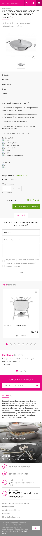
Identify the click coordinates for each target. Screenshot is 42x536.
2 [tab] (21, 371)
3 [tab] (25, 371)
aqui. (4, 533)
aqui (34, 263)
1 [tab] (17, 371)
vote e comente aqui (22, 23)
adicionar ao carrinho (28, 207)
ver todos (6, 365)
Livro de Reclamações (11, 517)
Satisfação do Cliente (10, 510)
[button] (7, 344)
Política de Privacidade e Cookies (15, 503)
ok (36, 528)
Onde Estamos (8, 506)
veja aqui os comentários (12, 26)
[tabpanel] (21, 359)
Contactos (6, 513)
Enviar (21, 272)
